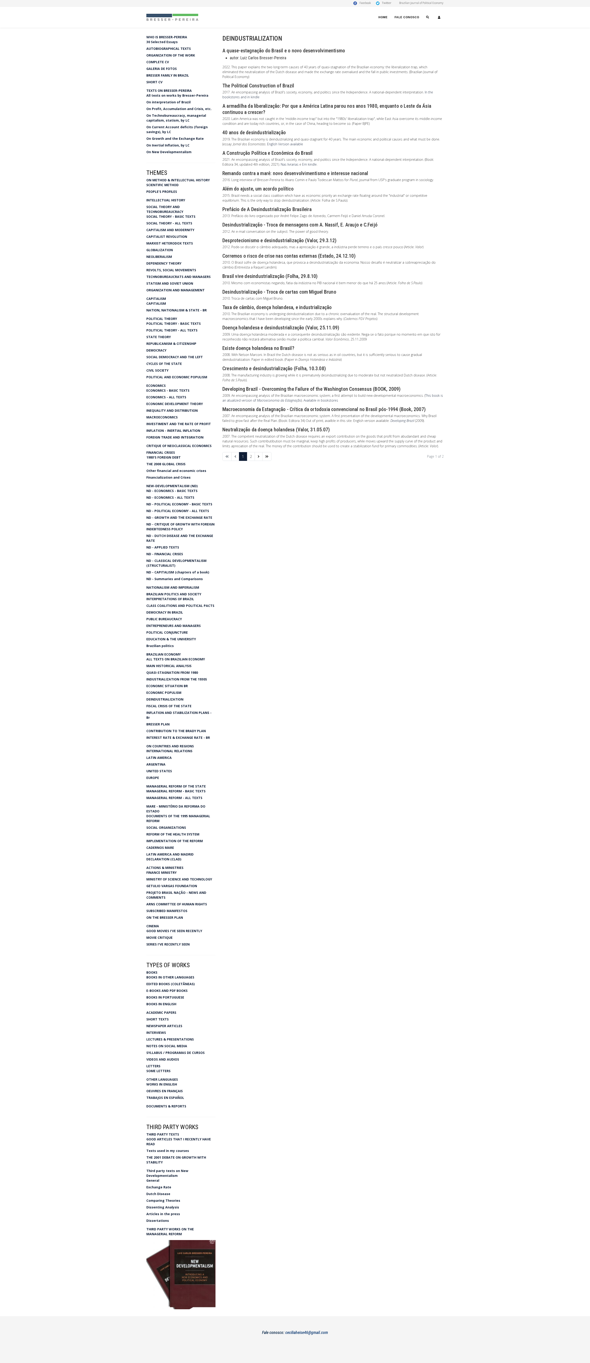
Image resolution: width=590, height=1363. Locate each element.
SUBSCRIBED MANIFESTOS (166, 911)
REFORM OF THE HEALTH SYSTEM (172, 834)
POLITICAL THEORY (161, 318)
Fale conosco (407, 17)
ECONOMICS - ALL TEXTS (166, 397)
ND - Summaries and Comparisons (174, 579)
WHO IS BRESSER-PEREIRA (166, 37)
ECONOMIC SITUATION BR (167, 686)
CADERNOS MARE (160, 847)
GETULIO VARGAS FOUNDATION (171, 886)
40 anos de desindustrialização (254, 132)
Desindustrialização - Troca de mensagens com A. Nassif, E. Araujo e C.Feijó (300, 225)
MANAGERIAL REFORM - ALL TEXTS (174, 798)
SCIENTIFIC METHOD (162, 185)
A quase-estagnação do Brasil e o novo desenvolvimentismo (283, 51)
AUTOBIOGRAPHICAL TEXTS (168, 48)
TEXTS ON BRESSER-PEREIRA (169, 90)
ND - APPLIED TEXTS (162, 547)
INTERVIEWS (156, 1032)
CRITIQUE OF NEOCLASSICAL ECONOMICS (179, 446)
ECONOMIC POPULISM (163, 692)
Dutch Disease (158, 1194)
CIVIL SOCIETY (157, 370)
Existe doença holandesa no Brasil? (258, 348)
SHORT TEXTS (157, 1019)
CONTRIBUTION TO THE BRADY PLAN (176, 731)
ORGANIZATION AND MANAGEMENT (175, 290)
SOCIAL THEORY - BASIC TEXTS (170, 216)
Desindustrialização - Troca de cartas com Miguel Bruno (279, 292)
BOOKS (151, 972)
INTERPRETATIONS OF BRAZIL (170, 599)
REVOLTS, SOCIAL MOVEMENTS (171, 270)
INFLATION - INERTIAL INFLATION (173, 430)
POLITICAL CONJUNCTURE (167, 632)
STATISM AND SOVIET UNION (169, 283)
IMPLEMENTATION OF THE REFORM (174, 841)
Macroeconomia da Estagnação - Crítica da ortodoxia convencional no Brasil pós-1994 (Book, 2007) (324, 409)
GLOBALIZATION (159, 250)
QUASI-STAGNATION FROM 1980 (172, 672)
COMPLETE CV (157, 62)
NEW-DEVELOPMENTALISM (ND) (172, 486)
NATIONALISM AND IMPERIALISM (172, 587)
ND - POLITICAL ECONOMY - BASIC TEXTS (179, 504)
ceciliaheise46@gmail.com (306, 1332)
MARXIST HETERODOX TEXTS (169, 243)
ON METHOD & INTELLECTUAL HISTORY (178, 180)
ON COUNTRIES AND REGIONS (170, 746)
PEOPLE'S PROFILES (161, 191)
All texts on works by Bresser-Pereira (177, 95)
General (152, 1180)
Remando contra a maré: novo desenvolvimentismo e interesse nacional (295, 173)
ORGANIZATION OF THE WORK (170, 55)
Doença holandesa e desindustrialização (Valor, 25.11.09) (280, 328)
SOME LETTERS (158, 1071)
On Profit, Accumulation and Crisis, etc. (179, 109)
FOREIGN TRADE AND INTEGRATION (175, 437)
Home (383, 17)
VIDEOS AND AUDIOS (162, 1059)
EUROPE (152, 777)
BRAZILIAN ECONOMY (163, 654)
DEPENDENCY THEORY (163, 263)
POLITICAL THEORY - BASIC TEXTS (173, 323)
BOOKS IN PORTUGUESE (165, 997)
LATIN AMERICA (159, 757)
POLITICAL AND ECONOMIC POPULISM (176, 377)
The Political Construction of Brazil (258, 86)
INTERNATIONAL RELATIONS (169, 751)
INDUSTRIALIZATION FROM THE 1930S (176, 679)
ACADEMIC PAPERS (161, 1012)
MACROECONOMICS (162, 417)
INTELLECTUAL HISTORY (165, 200)
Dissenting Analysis (162, 1207)
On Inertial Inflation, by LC (167, 145)
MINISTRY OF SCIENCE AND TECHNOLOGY (179, 879)
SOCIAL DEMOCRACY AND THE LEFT (174, 357)
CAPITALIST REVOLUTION (166, 236)
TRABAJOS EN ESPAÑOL (165, 1097)
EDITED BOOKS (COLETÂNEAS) (170, 984)
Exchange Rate (158, 1187)
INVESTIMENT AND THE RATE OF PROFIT (178, 424)
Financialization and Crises (168, 477)
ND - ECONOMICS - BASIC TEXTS (172, 491)
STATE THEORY (158, 337)
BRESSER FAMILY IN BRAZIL (167, 75)
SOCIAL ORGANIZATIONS (166, 827)
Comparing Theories (163, 1200)
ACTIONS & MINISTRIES (164, 867)
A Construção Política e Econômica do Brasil (267, 153)
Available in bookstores (321, 400)
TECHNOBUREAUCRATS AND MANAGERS (178, 276)
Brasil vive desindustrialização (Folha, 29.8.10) (270, 276)
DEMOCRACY (156, 350)
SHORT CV (154, 82)
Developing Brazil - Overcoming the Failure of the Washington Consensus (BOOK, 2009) (311, 389)
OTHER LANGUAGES (162, 1079)
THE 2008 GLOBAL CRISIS (166, 464)
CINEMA (152, 926)
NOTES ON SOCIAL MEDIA (166, 1046)
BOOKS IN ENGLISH (161, 1004)
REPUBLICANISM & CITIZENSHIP (171, 343)
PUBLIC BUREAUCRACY (164, 619)
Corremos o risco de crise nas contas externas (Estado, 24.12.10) (289, 256)
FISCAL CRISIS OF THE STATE (169, 706)
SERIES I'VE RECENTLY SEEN (168, 944)
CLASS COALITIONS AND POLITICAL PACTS (180, 605)
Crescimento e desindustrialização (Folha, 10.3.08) (274, 368)
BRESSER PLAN (158, 724)
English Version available (285, 144)
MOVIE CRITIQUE (159, 937)
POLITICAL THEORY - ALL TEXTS (172, 330)
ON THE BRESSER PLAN (164, 917)
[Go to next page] (259, 456)
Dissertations (157, 1220)
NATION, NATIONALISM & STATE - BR (176, 310)
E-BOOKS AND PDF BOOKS (167, 990)
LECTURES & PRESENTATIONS (170, 1039)
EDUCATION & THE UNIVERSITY (171, 639)
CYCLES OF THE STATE (164, 363)
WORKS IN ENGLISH (161, 1084)
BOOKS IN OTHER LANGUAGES (170, 977)
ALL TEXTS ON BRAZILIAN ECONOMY (175, 659)
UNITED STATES (159, 771)
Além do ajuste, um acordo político (258, 189)
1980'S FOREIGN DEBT (163, 457)
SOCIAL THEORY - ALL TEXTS (169, 223)
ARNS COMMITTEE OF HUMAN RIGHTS (176, 904)
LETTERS (153, 1066)
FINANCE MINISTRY (161, 872)
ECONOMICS (156, 385)
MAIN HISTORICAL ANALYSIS (169, 666)
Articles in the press (163, 1214)
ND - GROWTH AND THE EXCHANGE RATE (179, 517)
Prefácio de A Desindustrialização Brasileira (267, 209)
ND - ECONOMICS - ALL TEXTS (170, 497)
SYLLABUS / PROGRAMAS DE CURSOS (175, 1052)
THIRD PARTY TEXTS (162, 1134)
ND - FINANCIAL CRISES (164, 554)
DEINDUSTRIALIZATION (164, 699)
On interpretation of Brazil (168, 102)
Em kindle (309, 164)
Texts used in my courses (167, 1150)
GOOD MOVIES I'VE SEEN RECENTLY (174, 931)
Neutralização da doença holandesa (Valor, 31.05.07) (276, 429)
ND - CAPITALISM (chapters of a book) (177, 572)
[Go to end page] (266, 456)
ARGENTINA (155, 764)
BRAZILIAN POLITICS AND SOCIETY (173, 594)
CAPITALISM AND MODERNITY (170, 230)
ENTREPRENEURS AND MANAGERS (173, 625)
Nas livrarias (289, 164)
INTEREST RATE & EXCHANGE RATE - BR (178, 737)
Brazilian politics (160, 646)
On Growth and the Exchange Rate (175, 138)
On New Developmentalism (169, 152)
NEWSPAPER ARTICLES (164, 1026)
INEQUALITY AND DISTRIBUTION (172, 410)
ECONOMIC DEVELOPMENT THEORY (174, 404)
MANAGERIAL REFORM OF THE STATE (176, 786)
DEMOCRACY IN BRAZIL (164, 612)
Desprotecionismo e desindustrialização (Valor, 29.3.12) (279, 240)
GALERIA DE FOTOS (161, 68)
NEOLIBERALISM (159, 256)
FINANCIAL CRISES (160, 452)
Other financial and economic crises (176, 470)
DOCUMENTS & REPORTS (166, 1106)
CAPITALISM (156, 298)
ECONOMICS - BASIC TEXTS (167, 390)
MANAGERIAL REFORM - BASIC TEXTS (176, 791)
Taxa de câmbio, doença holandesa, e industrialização (277, 307)
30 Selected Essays (162, 42)
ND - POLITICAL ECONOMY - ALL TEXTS (177, 511)
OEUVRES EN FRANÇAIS (164, 1091)
